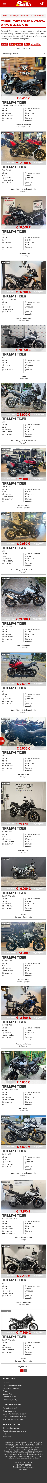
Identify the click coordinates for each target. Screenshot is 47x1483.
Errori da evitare (9, 1411)
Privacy (5, 1391)
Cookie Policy (8, 1394)
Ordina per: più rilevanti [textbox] (10, 54)
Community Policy (10, 1399)
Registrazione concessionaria (14, 1431)
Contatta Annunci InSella (12, 1385)
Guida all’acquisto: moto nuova (14, 1414)
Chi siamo (6, 1382)
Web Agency (23, 1469)
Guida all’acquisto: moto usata (14, 1417)
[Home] (23, 3)
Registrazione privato (11, 1428)
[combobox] (23, 53)
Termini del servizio (11, 1388)
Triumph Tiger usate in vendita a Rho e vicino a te (26, 15)
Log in (5, 1434)
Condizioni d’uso (9, 1397)
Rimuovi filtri (35, 44)
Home (5, 15)
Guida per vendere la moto (13, 1419)
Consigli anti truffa (10, 1408)
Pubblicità (7, 1437)
